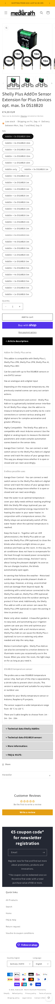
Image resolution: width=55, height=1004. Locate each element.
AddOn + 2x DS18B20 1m (17, 189)
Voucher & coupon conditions (20, 933)
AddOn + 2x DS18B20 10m (17, 156)
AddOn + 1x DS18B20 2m (17, 228)
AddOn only (11, 169)
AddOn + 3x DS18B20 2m (17, 215)
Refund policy (17, 993)
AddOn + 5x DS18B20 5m (17, 268)
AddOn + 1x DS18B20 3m (17, 261)
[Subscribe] (43, 852)
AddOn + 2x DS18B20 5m (17, 287)
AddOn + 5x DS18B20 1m (36, 169)
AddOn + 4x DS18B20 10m (17, 143)
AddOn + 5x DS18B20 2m (17, 202)
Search (9, 906)
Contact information (42, 998)
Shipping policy (13, 998)
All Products (12, 900)
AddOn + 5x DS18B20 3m (18, 236)
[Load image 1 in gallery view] (13, 82)
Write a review (27, 812)
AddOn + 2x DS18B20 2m (17, 222)
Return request (13, 926)
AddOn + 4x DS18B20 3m (17, 241)
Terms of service (45, 993)
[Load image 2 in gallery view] (27, 82)
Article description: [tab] (18, 341)
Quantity (6, 301)
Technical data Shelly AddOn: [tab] (24, 728)
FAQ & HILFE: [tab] (15, 754)
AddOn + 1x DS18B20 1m (17, 195)
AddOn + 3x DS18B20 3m (17, 248)
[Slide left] (3, 83)
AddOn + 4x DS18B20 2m (17, 208)
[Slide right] (52, 83)
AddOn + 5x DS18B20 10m (17, 136)
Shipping (24, 116)
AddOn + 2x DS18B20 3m (17, 254)
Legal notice (27, 998)
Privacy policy (30, 993)
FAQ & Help (11, 919)
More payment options (27, 332)
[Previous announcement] (5, 3)
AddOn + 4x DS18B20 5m (17, 274)
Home (8, 913)
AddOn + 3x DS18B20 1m (17, 182)
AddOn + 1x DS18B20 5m (17, 294)
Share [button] (8, 764)
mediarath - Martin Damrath (26, 990)
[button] (6, 13)
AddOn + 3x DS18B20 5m (17, 281)
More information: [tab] (18, 746)
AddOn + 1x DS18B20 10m (17, 162)
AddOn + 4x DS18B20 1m (17, 176)
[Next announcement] (49, 3)
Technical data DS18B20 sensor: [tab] (25, 737)
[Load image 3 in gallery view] (41, 82)
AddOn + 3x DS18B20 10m (17, 149)
